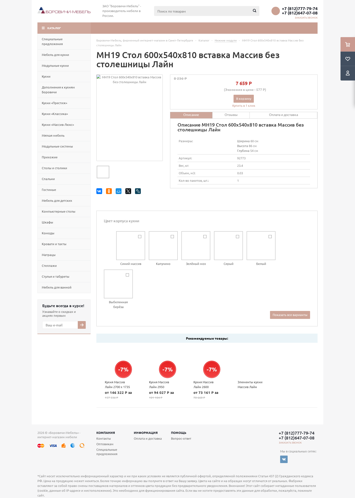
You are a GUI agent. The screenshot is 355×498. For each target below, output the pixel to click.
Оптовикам (105, 444)
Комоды (48, 233)
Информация (146, 433)
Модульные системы (57, 146)
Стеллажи (49, 265)
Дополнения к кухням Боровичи (58, 89)
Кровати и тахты (54, 244)
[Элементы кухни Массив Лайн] (251, 361)
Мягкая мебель (53, 135)
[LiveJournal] (138, 192)
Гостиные (49, 190)
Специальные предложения (52, 41)
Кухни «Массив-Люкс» (58, 124)
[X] (129, 192)
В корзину (243, 98)
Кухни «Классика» (55, 114)
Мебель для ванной (56, 287)
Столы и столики (54, 168)
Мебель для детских (57, 200)
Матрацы (49, 255)
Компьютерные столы (58, 211)
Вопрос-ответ (181, 438)
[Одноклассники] (110, 192)
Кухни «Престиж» (54, 103)
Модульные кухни (55, 65)
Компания (105, 433)
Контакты (103, 438)
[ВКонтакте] (100, 192)
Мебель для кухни (55, 55)
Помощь (178, 433)
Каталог (54, 28)
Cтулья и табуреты (55, 276)
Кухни (46, 76)
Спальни (48, 179)
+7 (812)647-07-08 (300, 13)
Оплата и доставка (148, 438)
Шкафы (47, 222)
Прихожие (49, 157)
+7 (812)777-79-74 (300, 8)
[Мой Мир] (119, 192)
